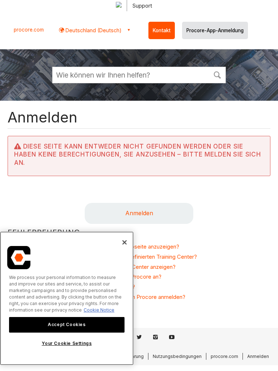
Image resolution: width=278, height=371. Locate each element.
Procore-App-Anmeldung (215, 30)
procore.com (29, 30)
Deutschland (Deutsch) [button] (93, 30)
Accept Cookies (66, 324)
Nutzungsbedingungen (177, 356)
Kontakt (161, 30)
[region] (67, 298)
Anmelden (139, 213)
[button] (217, 74)
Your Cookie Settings (67, 343)
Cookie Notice (99, 310)
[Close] (124, 242)
